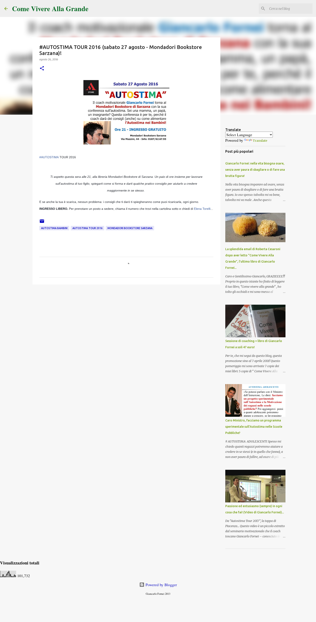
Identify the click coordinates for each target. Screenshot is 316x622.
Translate (260, 141)
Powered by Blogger (160, 584)
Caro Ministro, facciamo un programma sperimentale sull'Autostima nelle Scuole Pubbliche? (253, 427)
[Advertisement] (126, 321)
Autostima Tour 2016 (87, 228)
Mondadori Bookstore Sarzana (129, 228)
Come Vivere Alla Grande (50, 8)
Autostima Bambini (54, 228)
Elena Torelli (202, 208)
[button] (41, 68)
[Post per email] (41, 222)
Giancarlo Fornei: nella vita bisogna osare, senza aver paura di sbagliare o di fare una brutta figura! (255, 170)
